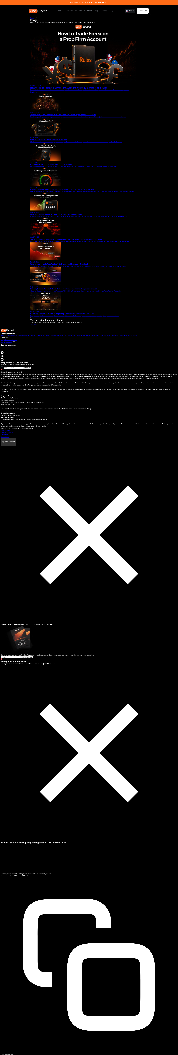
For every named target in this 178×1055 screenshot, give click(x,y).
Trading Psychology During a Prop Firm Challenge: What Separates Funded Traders (77, 335)
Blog (96, 11)
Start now (33, 324)
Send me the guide (26, 657)
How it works (80, 11)
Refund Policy (5, 437)
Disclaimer (4, 434)
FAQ (111, 11)
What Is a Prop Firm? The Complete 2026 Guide (121, 335)
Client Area (143, 11)
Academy (103, 11)
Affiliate (90, 11)
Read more (34, 92)
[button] (89, 535)
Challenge (60, 11)
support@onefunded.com (9, 340)
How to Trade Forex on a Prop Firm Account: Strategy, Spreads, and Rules (25, 335)
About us (70, 11)
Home (32, 18)
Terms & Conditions (7, 432)
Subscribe (27, 367)
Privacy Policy (5, 430)
